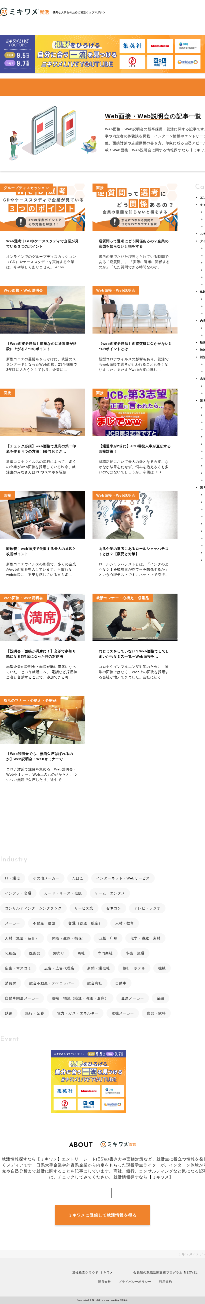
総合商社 (94, 983)
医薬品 (34, 953)
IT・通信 (12, 878)
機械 (162, 968)
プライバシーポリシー (134, 1281)
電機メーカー (123, 1013)
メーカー (12, 923)
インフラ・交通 (18, 893)
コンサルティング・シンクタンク (33, 908)
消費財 (10, 983)
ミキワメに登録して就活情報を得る (102, 1215)
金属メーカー (132, 998)
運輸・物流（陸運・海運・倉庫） (80, 998)
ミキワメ (185, 1254)
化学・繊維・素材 (145, 938)
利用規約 (165, 1281)
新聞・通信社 (98, 968)
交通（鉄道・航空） (85, 923)
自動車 (120, 983)
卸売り (58, 953)
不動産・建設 (44, 923)
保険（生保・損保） (69, 938)
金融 (160, 998)
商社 (81, 953)
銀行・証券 (34, 1013)
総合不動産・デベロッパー (51, 983)
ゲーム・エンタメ (110, 893)
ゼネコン (113, 908)
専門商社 (105, 953)
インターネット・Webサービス (123, 878)
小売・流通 (135, 953)
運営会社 (104, 1281)
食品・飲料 (156, 1013)
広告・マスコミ (18, 968)
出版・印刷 (108, 938)
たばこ (78, 878)
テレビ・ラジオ (147, 908)
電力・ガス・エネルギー (77, 1013)
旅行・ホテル (134, 968)
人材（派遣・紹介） (22, 938)
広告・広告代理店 (59, 968)
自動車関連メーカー (22, 998)
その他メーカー (46, 878)
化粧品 (10, 953)
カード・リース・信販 (63, 893)
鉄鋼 (8, 1013)
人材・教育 (124, 923)
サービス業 (84, 908)
